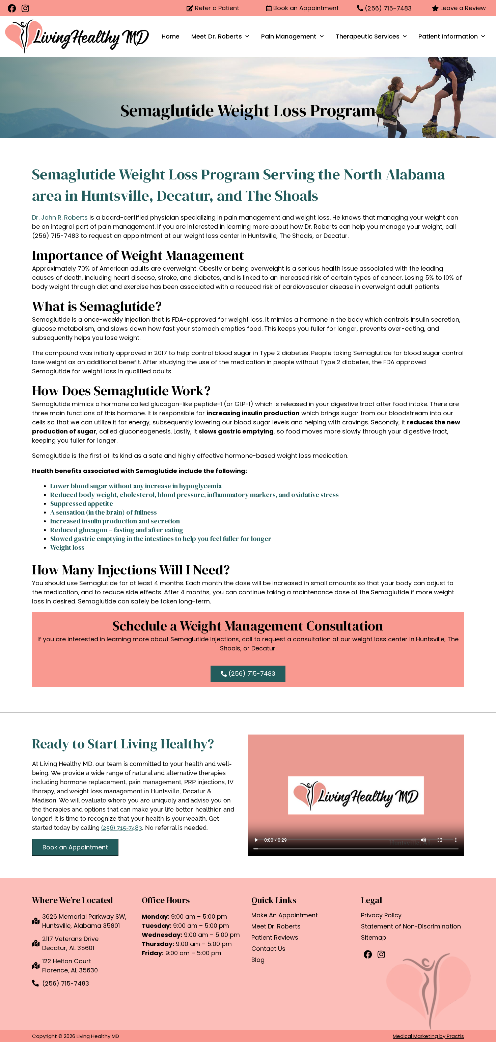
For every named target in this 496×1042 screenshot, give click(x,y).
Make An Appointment (284, 915)
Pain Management (288, 36)
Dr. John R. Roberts (60, 217)
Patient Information (448, 36)
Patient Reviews (274, 937)
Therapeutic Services (367, 36)
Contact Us (268, 948)
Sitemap (373, 937)
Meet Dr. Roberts (216, 36)
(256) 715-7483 (121, 827)
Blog (258, 960)
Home (171, 36)
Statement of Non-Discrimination (411, 926)
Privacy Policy (381, 915)
